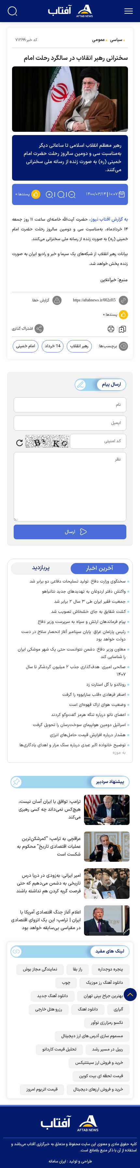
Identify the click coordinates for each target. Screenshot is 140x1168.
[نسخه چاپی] (110, 329)
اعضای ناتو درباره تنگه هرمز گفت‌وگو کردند (88, 715)
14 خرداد (52, 346)
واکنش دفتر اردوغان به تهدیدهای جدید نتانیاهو (84, 591)
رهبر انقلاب (79, 346)
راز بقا (77, 969)
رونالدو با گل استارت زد (106, 684)
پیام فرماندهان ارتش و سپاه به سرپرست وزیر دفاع (82, 622)
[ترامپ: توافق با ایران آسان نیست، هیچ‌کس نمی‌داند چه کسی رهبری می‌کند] (105, 809)
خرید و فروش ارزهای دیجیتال (98, 1089)
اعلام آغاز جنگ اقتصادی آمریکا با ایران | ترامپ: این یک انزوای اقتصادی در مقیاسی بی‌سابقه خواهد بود (46, 920)
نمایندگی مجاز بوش (40, 969)
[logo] (71, 10)
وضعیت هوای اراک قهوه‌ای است (97, 705)
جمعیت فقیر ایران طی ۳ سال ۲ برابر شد (90, 601)
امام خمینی (25, 346)
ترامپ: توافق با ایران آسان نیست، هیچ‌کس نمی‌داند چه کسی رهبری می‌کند (50, 809)
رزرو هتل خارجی (48, 1009)
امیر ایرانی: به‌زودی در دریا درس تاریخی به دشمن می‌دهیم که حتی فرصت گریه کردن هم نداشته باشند (48, 883)
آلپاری (118, 1009)
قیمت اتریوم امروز (42, 1089)
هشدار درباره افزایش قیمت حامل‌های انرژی (88, 735)
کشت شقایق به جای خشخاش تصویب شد (88, 612)
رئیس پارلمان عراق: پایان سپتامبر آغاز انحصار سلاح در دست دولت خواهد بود (73, 636)
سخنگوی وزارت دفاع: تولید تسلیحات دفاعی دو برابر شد (78, 581)
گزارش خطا (40, 300)
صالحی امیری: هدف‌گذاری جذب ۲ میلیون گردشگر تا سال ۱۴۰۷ (76, 671)
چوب (66, 983)
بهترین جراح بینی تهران (103, 996)
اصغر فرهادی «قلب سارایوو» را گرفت (94, 695)
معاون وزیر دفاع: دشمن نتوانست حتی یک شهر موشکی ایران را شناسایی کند (72, 653)
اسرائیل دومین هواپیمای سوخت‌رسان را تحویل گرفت (79, 725)
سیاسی (116, 40)
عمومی (98, 40)
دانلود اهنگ (88, 1009)
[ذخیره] (122, 329)
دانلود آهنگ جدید (52, 996)
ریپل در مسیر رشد (107, 1049)
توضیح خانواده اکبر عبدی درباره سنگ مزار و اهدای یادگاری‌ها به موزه (73, 749)
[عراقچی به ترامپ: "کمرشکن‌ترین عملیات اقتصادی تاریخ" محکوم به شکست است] (105, 846)
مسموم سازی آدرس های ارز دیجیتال (92, 1036)
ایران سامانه (57, 1161)
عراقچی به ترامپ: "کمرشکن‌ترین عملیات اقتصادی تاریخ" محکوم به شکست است (49, 846)
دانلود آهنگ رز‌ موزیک (104, 983)
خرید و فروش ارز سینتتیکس (99, 1063)
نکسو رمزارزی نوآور (107, 1023)
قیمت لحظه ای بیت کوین (101, 1076)
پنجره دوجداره (110, 969)
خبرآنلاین (108, 280)
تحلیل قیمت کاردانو (59, 1049)
